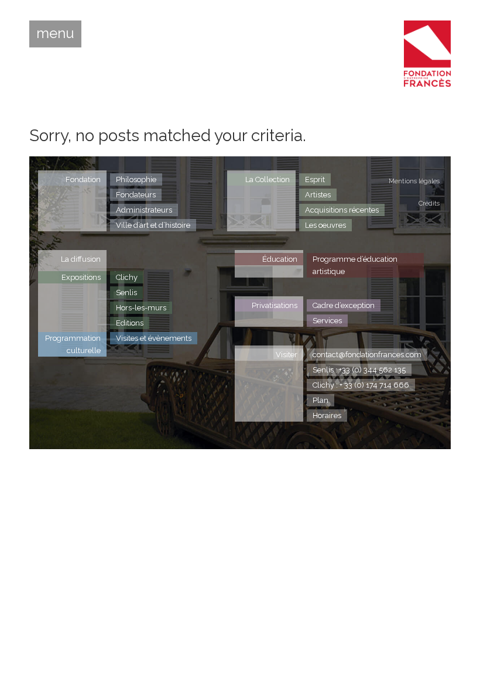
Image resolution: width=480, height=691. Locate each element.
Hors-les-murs (141, 307)
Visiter (286, 354)
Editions (129, 323)
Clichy (127, 277)
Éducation (279, 259)
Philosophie (136, 179)
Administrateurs (144, 210)
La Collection (267, 179)
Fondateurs (136, 194)
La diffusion (81, 259)
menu (55, 33)
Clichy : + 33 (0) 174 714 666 (361, 385)
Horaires (327, 415)
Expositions (81, 277)
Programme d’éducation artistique (355, 265)
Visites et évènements (153, 338)
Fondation (83, 179)
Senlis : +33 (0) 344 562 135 (359, 369)
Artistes (318, 194)
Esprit (315, 179)
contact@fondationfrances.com (367, 354)
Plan (320, 400)
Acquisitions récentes (342, 210)
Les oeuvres (325, 225)
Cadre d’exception (344, 305)
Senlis (126, 292)
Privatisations (274, 305)
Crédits (429, 203)
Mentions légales (414, 181)
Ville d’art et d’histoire (153, 225)
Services (327, 320)
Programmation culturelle (73, 344)
